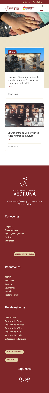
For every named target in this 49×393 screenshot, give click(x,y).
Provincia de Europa (14, 321)
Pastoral (8, 284)
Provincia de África (13, 328)
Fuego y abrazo (11, 230)
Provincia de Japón (13, 335)
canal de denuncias (14, 352)
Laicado (8, 291)
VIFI (10, 86)
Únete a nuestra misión (24, 254)
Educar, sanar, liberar (14, 233)
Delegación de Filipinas (15, 339)
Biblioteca (9, 241)
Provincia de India (13, 331)
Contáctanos (12, 360)
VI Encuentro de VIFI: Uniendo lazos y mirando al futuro (23, 134)
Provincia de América (14, 324)
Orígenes (9, 226)
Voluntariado (10, 288)
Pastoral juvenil (12, 295)
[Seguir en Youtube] (27, 379)
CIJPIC (8, 277)
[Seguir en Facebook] (21, 379)
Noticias (26, 2)
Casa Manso (10, 317)
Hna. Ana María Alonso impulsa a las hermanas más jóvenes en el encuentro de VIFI (24, 80)
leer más (13, 94)
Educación (9, 280)
